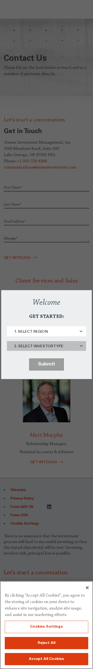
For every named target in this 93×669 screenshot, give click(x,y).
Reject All (47, 643)
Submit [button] (46, 364)
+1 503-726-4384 (32, 161)
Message (10, 238)
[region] (46, 625)
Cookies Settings (46, 627)
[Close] (87, 587)
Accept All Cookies (46, 659)
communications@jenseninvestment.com (40, 167)
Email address (15, 221)
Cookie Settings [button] (24, 524)
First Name (13, 188)
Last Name (12, 205)
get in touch (43, 462)
